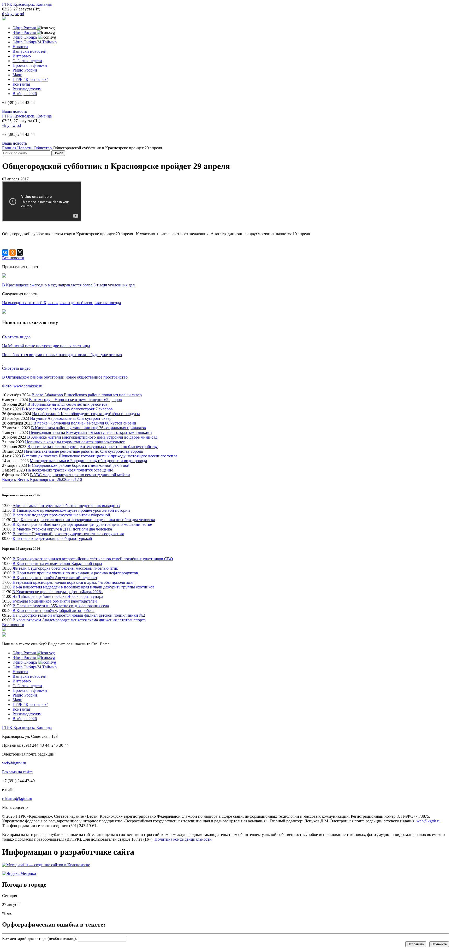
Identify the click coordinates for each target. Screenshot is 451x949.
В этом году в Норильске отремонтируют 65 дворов (75, 399)
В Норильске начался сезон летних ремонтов (67, 404)
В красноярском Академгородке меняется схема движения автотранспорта (79, 620)
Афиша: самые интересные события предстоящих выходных (66, 505)
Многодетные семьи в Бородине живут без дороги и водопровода (88, 460)
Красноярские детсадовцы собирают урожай (52, 538)
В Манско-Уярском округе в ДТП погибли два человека (62, 529)
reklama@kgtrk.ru (17, 798)
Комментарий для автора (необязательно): (39, 938)
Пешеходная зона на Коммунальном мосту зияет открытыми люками (90, 432)
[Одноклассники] (12, 252)
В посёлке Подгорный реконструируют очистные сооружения (68, 534)
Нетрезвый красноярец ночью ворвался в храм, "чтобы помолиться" (73, 582)
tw (17, 13)
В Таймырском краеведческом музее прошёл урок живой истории (71, 510)
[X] (20, 252)
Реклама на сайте (17, 772)
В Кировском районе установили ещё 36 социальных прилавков (88, 428)
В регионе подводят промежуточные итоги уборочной (61, 515)
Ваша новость (14, 111)
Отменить (439, 944)
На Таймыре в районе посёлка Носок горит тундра (57, 596)
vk (7, 13)
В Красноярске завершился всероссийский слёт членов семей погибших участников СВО (93, 559)
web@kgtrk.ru (14, 763)
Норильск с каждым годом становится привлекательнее (75, 442)
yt (12, 13)
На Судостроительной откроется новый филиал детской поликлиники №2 (79, 615)
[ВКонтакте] (5, 252)
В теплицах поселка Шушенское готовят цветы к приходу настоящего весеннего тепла (99, 456)
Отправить (415, 944)
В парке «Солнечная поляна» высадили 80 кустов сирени (84, 423)
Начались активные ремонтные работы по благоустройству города (83, 451)
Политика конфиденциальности (183, 839)
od (22, 13)
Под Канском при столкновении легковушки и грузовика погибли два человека (83, 519)
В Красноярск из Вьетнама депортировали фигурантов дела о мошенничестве (82, 524)
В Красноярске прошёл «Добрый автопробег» (53, 610)
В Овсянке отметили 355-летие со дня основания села (61, 606)
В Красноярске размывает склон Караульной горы (57, 563)
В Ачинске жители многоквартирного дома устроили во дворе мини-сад (92, 437)
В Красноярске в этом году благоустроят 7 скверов (67, 409)
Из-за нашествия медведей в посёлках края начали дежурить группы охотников (84, 587)
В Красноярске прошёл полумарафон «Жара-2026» (57, 592)
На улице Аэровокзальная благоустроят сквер (70, 418)
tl (3, 13)
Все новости (13, 624)
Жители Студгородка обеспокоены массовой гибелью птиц (65, 568)
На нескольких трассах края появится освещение (69, 470)
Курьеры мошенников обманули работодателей (55, 601)
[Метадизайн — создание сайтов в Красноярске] (46, 865)
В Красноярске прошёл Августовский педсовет (55, 577)
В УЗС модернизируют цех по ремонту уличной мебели (80, 475)
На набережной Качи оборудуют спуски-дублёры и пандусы (86, 413)
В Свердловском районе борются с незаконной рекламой (78, 465)
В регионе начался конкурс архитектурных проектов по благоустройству (92, 446)
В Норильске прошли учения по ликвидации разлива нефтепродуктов (75, 573)
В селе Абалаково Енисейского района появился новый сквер (87, 395)
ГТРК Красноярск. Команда (27, 4)
